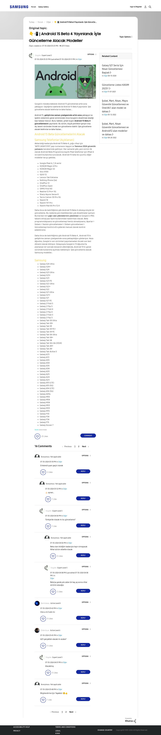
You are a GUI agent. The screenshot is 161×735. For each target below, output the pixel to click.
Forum (33, 7)
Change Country (105, 730)
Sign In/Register (136, 7)
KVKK (57, 733)
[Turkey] (19, 7)
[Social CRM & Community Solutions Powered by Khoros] (130, 720)
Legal (57, 731)
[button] (92, 54)
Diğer (80, 59)
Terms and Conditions (65, 727)
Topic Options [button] (125, 37)
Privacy (16, 731)
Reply (83, 471)
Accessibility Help (21, 727)
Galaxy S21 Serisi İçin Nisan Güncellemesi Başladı (112, 69)
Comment (88, 436)
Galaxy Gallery (43, 7)
